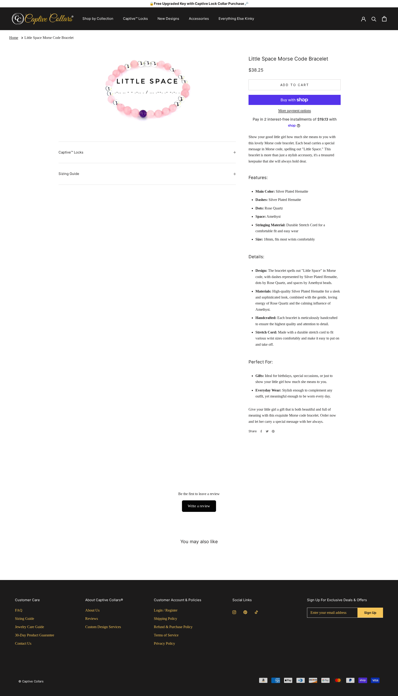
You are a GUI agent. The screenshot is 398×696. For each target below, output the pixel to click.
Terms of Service (166, 635)
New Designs (168, 18)
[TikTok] (256, 612)
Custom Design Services (103, 627)
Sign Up (370, 613)
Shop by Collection (97, 18)
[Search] (374, 18)
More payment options (294, 111)
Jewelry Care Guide (29, 627)
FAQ (18, 610)
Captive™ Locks (135, 18)
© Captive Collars (31, 681)
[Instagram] (234, 612)
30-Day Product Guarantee (34, 635)
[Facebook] (261, 431)
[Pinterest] (273, 431)
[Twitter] (267, 431)
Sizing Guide (69, 173)
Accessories (199, 18)
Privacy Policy (164, 643)
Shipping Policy (165, 619)
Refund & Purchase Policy (173, 627)
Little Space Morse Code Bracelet (48, 38)
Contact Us (23, 643)
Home (13, 38)
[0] (384, 18)
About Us (92, 610)
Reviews (91, 619)
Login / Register (165, 610)
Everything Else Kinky (236, 18)
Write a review (199, 506)
